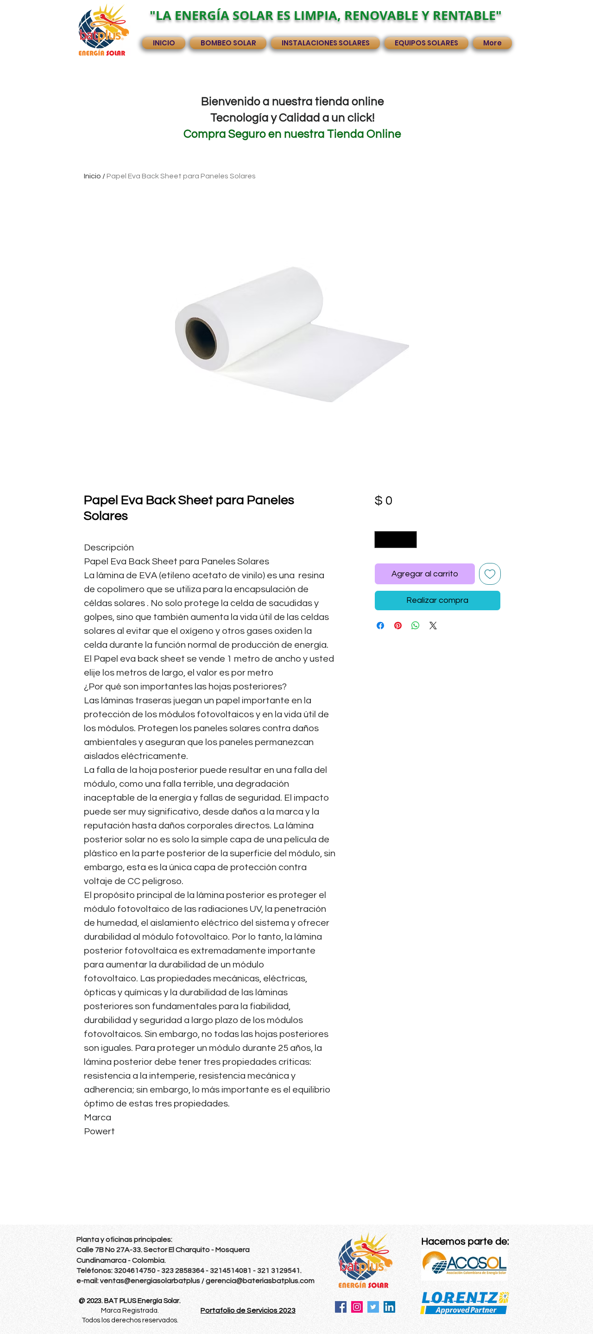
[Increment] (410, 539)
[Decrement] (381, 539)
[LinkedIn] (389, 1307)
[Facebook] (341, 1307)
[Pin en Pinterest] (398, 625)
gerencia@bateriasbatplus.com (260, 1280)
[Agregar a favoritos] (490, 574)
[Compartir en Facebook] (380, 625)
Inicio (92, 176)
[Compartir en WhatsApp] (415, 625)
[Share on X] (433, 625)
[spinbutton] (395, 539)
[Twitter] (373, 1307)
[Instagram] (357, 1307)
